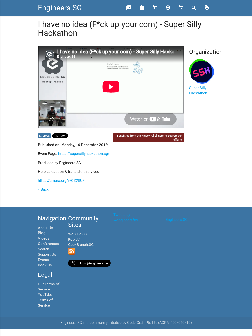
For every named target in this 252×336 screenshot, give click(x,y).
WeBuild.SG (77, 234)
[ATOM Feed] (71, 253)
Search (43, 249)
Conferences (48, 244)
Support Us (47, 254)
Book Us (45, 265)
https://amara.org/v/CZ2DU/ (61, 181)
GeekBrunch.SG (81, 245)
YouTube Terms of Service (45, 300)
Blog (41, 233)
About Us (45, 228)
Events (43, 260)
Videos (43, 238)
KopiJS (74, 239)
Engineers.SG (60, 7)
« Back (43, 189)
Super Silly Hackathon (198, 90)
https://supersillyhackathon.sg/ (83, 154)
